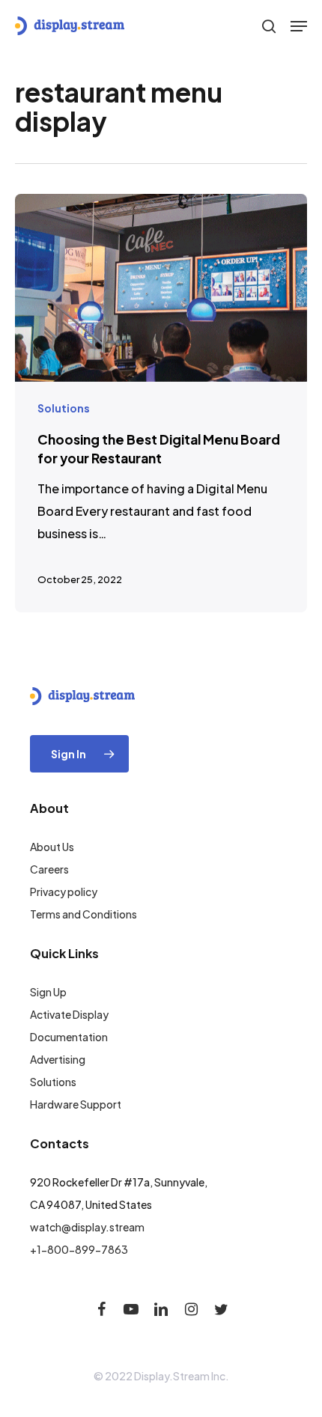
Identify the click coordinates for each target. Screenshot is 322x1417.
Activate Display (69, 1014)
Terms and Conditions (83, 914)
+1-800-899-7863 (79, 1249)
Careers (49, 869)
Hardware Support (75, 1104)
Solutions (63, 408)
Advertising (57, 1059)
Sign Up (48, 992)
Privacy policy (63, 891)
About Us (52, 846)
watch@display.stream (87, 1227)
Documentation (69, 1036)
